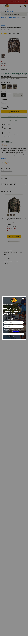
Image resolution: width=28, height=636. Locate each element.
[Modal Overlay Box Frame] (14, 318)
